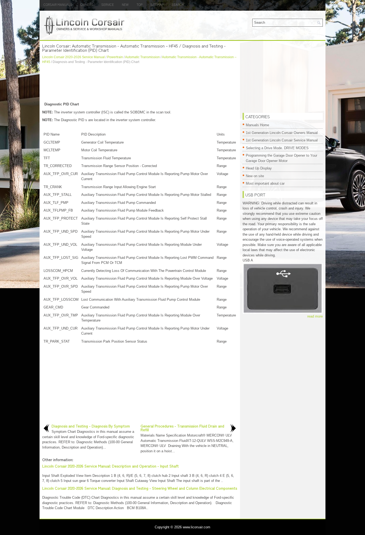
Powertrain (115, 57)
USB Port (255, 194)
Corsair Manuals (58, 4)
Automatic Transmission (142, 57)
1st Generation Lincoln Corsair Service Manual (282, 140)
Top (139, 4)
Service (107, 4)
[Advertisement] (139, 83)
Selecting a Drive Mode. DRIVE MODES (277, 148)
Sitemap (157, 4)
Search (178, 4)
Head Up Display (259, 168)
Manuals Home (257, 125)
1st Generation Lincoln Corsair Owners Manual (282, 133)
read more (315, 316)
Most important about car (265, 183)
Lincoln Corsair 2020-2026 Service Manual (73, 57)
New (125, 4)
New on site (255, 176)
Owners (86, 4)
